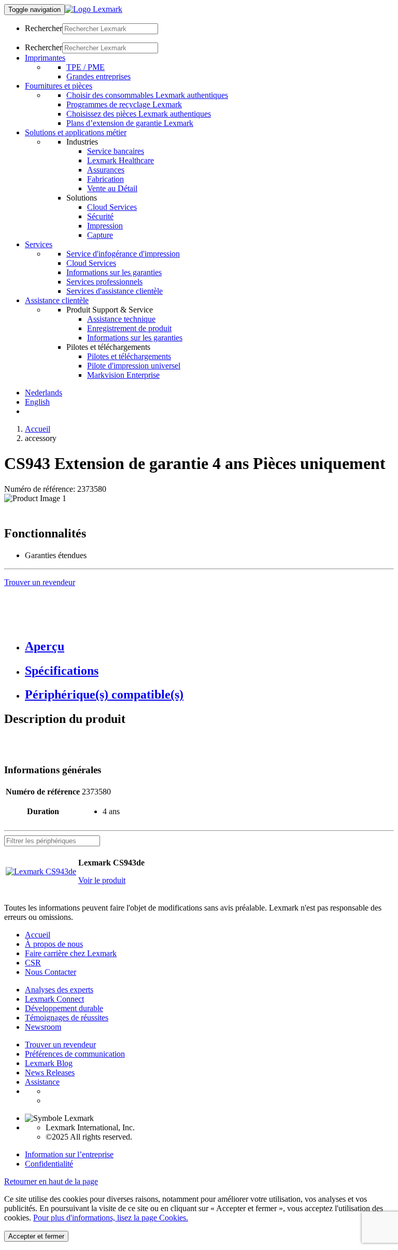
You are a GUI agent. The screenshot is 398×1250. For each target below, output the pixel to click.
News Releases (50, 1072)
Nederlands (43, 392)
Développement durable (64, 1008)
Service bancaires (115, 151)
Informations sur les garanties (114, 272)
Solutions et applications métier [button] (75, 132)
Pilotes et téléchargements (129, 356)
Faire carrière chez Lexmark (71, 953)
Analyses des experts (59, 989)
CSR (33, 962)
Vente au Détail (112, 188)
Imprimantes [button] (45, 57)
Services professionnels (104, 281)
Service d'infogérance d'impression (123, 253)
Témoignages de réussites (66, 1017)
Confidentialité (49, 1163)
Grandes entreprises (98, 76)
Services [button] (38, 244)
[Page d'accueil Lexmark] (93, 9)
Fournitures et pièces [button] (58, 85)
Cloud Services (112, 207)
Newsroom (43, 1026)
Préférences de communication (75, 1053)
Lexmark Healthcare (120, 160)
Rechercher (43, 28)
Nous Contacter (50, 972)
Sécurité (100, 216)
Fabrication (105, 179)
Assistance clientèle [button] (57, 300)
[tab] (209, 647)
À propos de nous (54, 944)
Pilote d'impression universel (133, 365)
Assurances (105, 169)
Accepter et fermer (36, 1236)
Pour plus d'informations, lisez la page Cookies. (110, 1217)
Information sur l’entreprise (69, 1154)
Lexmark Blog (49, 1063)
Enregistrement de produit (129, 328)
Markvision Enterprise (123, 375)
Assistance (42, 1081)
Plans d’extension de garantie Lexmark (129, 123)
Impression (105, 225)
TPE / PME (85, 67)
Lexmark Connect (54, 999)
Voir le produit (101, 880)
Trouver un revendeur (60, 1044)
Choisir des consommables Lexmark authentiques (147, 95)
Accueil (37, 428)
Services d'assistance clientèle (114, 291)
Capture (100, 235)
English (37, 401)
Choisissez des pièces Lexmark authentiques (138, 113)
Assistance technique (121, 319)
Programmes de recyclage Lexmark (124, 104)
